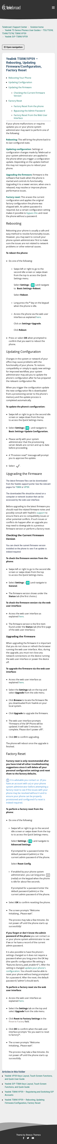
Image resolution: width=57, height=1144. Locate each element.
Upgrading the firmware (19, 174)
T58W (18, 487)
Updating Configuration (20, 82)
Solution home (37, 27)
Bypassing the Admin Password (29, 110)
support (41, 512)
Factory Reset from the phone (29, 106)
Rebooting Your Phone (19, 77)
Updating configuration (18, 149)
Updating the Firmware (20, 87)
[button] (53, 7)
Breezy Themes (33, 1135)
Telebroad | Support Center (14, 27)
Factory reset (13, 197)
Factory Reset (15, 100)
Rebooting (11, 139)
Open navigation (14, 47)
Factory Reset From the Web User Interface (30, 117)
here (38, 317)
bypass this (32, 213)
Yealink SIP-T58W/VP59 (16, 36)
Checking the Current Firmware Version (29, 94)
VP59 (26, 487)
